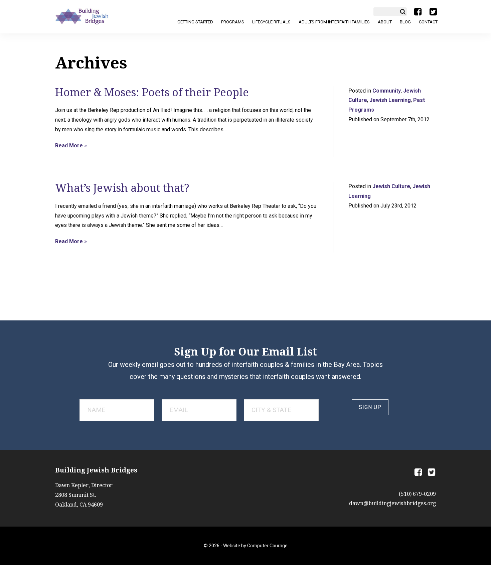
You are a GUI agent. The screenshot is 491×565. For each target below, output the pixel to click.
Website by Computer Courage (255, 545)
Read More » (71, 145)
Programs (232, 22)
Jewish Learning (390, 100)
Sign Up (370, 407)
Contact (428, 22)
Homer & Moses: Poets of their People (152, 92)
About (385, 22)
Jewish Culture (391, 186)
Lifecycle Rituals (271, 22)
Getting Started (195, 22)
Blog (405, 22)
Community (386, 91)
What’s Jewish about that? (122, 188)
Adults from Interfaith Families (334, 22)
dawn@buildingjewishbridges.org (392, 503)
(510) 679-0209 (417, 494)
